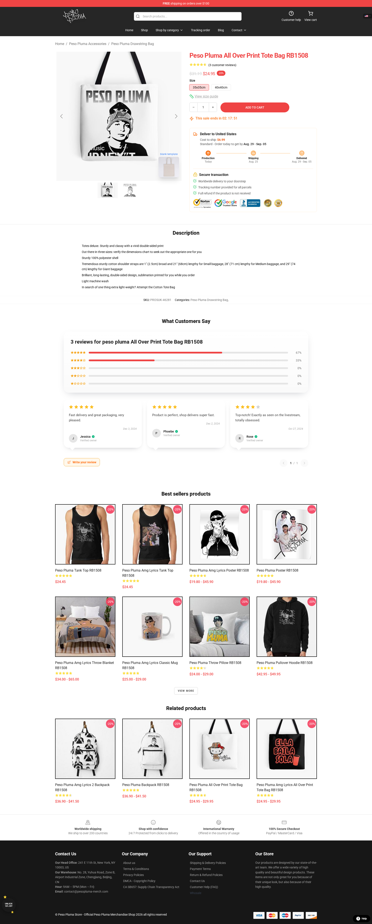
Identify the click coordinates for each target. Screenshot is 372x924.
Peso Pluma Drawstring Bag (132, 44)
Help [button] (364, 918)
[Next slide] (175, 116)
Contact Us (197, 881)
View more (186, 690)
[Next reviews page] (304, 463)
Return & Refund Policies (206, 875)
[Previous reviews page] (283, 463)
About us (129, 863)
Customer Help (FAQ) (204, 887)
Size (192, 80)
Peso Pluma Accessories (87, 44)
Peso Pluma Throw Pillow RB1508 (215, 663)
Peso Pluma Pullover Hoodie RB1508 (285, 663)
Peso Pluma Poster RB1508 (277, 570)
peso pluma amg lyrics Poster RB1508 (219, 570)
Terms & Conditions (136, 869)
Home (59, 44)
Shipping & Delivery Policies (208, 863)
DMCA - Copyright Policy (139, 881)
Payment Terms (200, 869)
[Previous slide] (61, 116)
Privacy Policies (133, 875)
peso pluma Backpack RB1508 (145, 785)
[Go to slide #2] (130, 190)
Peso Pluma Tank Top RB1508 (78, 570)
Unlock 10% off (8, 905)
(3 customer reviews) (222, 65)
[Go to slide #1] (107, 190)
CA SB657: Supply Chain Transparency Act (151, 887)
